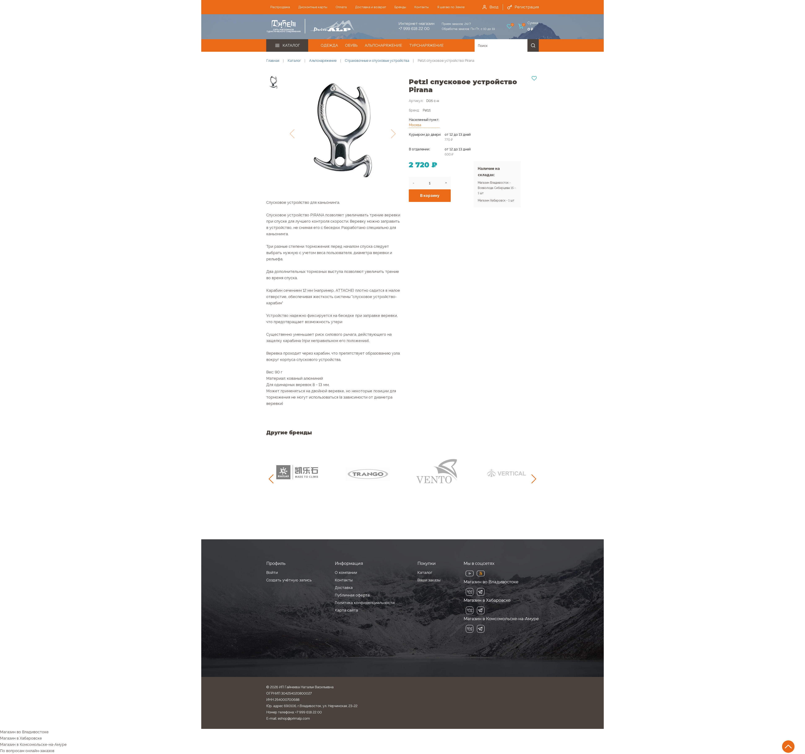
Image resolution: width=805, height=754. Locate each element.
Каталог (291, 45)
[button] (534, 479)
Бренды (400, 7)
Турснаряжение (426, 45)
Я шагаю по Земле (451, 7)
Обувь (351, 45)
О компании (346, 572)
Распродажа (280, 7)
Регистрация (527, 7)
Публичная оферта (352, 595)
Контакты (421, 7)
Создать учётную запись (289, 580)
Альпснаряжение (383, 45)
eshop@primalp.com (294, 718)
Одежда (329, 45)
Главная (272, 61)
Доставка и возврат (370, 7)
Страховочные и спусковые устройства (377, 61)
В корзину (429, 195)
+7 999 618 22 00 (414, 28)
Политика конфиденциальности (365, 602)
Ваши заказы (428, 580)
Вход (494, 7)
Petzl (427, 110)
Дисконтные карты (312, 7)
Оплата (341, 7)
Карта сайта (346, 610)
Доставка (344, 587)
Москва (415, 125)
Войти (272, 572)
